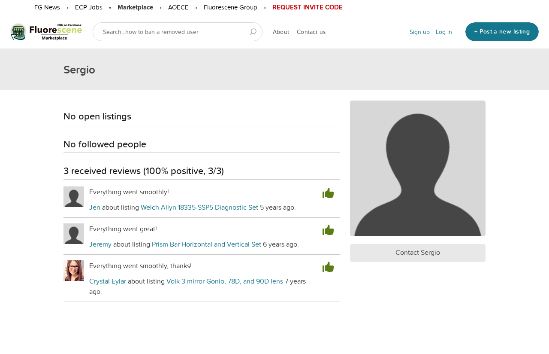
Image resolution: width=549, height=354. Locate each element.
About (281, 31)
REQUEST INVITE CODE (307, 7)
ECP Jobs (89, 7)
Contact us (311, 31)
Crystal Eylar (107, 281)
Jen (94, 207)
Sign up (420, 31)
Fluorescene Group (230, 7)
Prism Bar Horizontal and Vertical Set (206, 244)
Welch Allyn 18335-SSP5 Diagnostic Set (200, 207)
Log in (444, 31)
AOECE (178, 7)
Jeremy (101, 244)
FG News (47, 7)
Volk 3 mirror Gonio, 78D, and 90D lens (224, 281)
